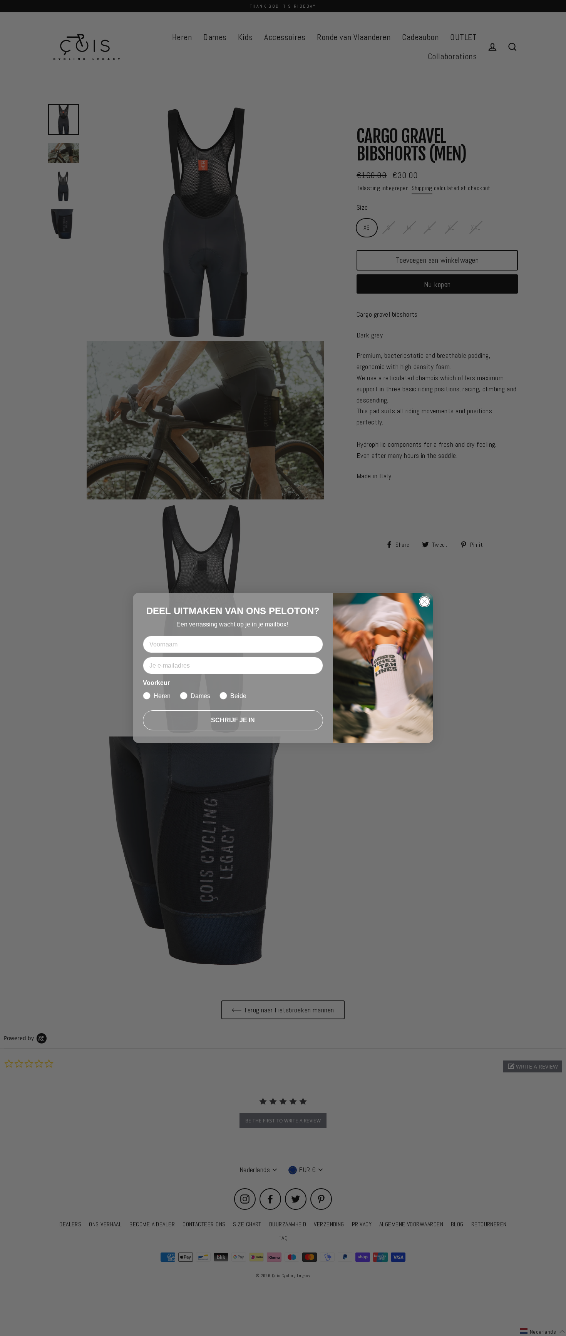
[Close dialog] (424, 601)
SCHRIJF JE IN (233, 720)
